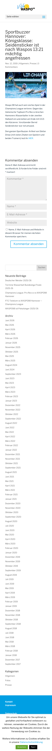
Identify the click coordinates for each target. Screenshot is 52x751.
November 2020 (12, 508)
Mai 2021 (9, 481)
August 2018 (11, 629)
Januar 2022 (11, 450)
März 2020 (10, 544)
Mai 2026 (9, 325)
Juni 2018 (9, 638)
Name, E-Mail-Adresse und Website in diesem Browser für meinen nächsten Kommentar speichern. (24, 233)
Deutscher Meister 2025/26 (18, 281)
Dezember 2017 (12, 660)
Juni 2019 (9, 584)
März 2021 (10, 490)
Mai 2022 (9, 432)
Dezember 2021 (12, 454)
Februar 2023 (11, 397)
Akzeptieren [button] (21, 747)
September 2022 (13, 419)
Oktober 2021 (11, 463)
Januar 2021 (11, 499)
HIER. (31, 138)
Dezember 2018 (12, 611)
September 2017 (13, 664)
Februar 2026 (11, 338)
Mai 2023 (9, 383)
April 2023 (10, 388)
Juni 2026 (9, 321)
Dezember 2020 (12, 504)
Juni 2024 (9, 370)
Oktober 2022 (11, 414)
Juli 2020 (9, 526)
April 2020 (10, 539)
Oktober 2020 (11, 512)
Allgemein (24, 64)
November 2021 (12, 459)
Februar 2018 (11, 651)
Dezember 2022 (12, 405)
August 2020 (11, 521)
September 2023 (13, 374)
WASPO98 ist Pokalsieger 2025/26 (21, 309)
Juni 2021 (9, 477)
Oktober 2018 (11, 620)
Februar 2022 (11, 446)
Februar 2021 (11, 495)
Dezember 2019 (12, 557)
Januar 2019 (11, 606)
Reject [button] (33, 747)
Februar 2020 (11, 548)
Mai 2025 (9, 356)
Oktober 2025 (11, 352)
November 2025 (12, 347)
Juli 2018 (9, 633)
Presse (33, 64)
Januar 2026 (11, 343)
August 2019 (11, 575)
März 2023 (10, 392)
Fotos (7, 681)
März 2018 (10, 646)
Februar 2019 (11, 602)
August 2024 (11, 365)
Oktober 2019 (11, 566)
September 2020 (13, 517)
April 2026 (10, 330)
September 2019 (13, 571)
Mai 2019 (9, 588)
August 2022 (11, 423)
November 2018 (12, 615)
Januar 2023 (11, 401)
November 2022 (12, 410)
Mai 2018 (9, 642)
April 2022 (10, 437)
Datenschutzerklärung (31, 742)
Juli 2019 (9, 579)
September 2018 (13, 624)
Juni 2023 (9, 379)
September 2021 (13, 468)
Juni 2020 (9, 530)
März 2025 (10, 361)
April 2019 (10, 593)
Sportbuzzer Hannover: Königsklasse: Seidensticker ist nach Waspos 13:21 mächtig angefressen (24, 45)
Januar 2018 (11, 655)
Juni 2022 (9, 428)
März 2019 (10, 597)
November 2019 (12, 562)
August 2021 (11, 472)
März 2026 (10, 334)
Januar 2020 (11, 553)
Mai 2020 (9, 535)
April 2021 (10, 486)
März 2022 (10, 441)
